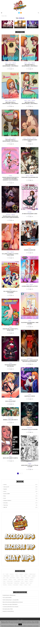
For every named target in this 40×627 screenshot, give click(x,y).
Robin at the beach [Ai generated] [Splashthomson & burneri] (13, 602)
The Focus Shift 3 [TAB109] (7, 597)
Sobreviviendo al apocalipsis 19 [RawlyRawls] (10, 604)
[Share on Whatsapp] (12, 68)
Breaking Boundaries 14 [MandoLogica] (9, 595)
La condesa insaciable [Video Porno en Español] (10, 606)
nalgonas (31, 581)
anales (16, 574)
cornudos (21, 574)
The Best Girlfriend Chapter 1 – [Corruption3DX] (10, 599)
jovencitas (32, 577)
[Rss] (21, 13)
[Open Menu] (1, 12)
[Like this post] (7, 68)
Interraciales (20, 502)
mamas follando (10, 581)
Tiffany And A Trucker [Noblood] (29, 177)
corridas (26, 574)
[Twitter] (19, 13)
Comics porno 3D (20, 486)
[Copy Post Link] (13, 68)
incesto (18, 577)
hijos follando (12, 577)
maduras (26, 579)
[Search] (38, 12)
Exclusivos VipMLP (20, 493)
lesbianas (10, 579)
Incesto (20, 498)
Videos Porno (20, 505)
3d (3, 574)
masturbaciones (17, 581)
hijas (4, 577)
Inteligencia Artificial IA (20, 500)
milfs (22, 581)
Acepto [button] (20, 624)
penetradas (22, 583)
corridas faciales (32, 574)
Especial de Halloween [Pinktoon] (18, 25)
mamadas (31, 579)
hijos (7, 577)
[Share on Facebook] (8, 68)
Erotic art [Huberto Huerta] (10, 458)
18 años (7, 574)
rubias (27, 583)
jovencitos (5, 579)
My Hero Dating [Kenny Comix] (29, 213)
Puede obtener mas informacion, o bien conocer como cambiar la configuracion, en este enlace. (20, 625)
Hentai (20, 495)
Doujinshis (20, 489)
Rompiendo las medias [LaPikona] (8, 611)
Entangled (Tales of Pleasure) (30, 429)
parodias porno (10, 583)
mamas (4, 581)
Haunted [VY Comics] (29, 396)
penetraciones (16, 583)
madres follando (20, 579)
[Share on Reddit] (30, 68)
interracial (27, 577)
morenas (26, 581)
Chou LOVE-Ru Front (10, 401)
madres (15, 579)
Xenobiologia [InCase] (29, 250)
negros (4, 583)
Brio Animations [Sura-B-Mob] (8, 608)
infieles (22, 577)
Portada (3, 15)
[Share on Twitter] (9, 68)
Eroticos (20, 491)
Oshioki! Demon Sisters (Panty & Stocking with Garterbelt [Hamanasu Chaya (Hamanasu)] (10, 178)
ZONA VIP (20, 507)
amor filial (12, 574)
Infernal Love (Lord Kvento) (10, 419)
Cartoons (20, 484)
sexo (31, 583)
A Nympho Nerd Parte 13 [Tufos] (30, 286)
